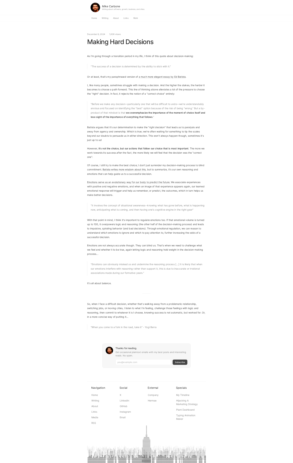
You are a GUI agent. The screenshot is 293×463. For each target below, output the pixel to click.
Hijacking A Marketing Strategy (187, 402)
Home (94, 18)
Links (126, 18)
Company (153, 394)
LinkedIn (124, 400)
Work (135, 18)
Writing (105, 18)
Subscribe (180, 362)
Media (94, 417)
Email (122, 417)
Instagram (125, 411)
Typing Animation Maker (185, 417)
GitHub (123, 406)
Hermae (152, 400)
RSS (93, 422)
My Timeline (182, 394)
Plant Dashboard (185, 409)
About (116, 18)
